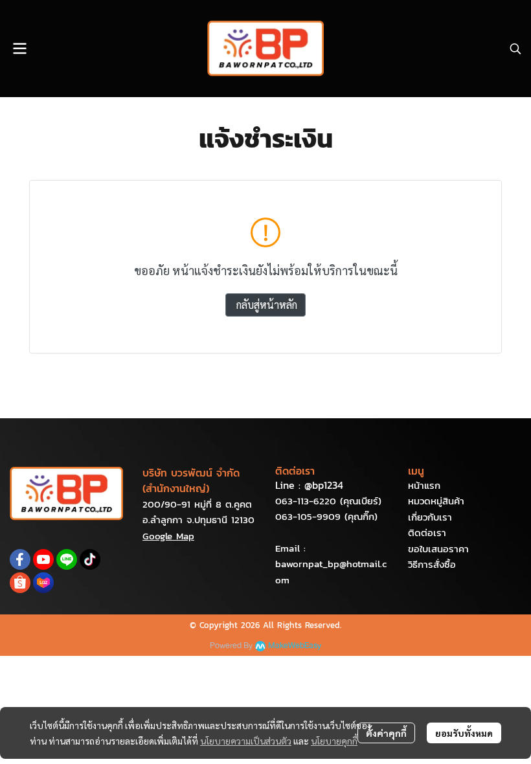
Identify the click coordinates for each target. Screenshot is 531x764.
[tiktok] (90, 559)
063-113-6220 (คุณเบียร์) (328, 500)
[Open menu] (19, 49)
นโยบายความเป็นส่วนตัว (245, 741)
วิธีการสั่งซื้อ (432, 564)
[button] (515, 48)
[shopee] (20, 582)
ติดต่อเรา (427, 532)
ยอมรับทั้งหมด (464, 733)
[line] (66, 559)
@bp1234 (323, 485)
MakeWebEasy (294, 646)
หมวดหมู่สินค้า (436, 500)
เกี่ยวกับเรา (430, 517)
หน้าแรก (424, 485)
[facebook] (20, 559)
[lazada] (43, 582)
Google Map (168, 535)
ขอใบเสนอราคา (438, 548)
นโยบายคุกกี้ (334, 741)
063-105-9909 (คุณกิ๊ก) (326, 516)
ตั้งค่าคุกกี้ (386, 733)
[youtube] (43, 559)
